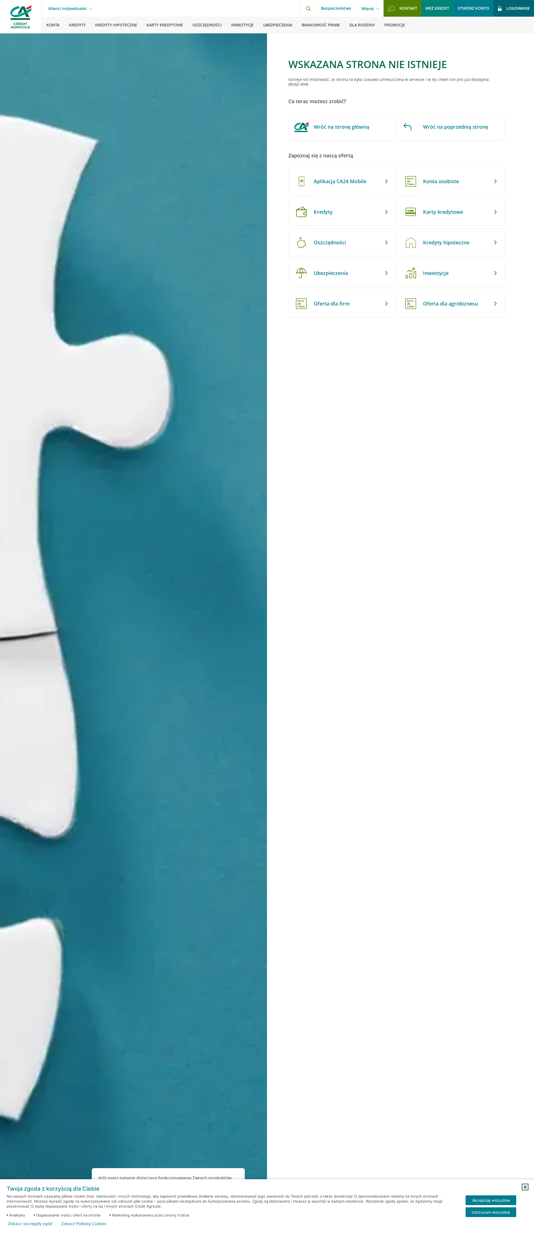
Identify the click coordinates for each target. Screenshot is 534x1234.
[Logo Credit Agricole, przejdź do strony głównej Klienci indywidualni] (21, 16)
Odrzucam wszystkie (491, 1212)
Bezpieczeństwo (336, 8)
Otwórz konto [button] (473, 8)
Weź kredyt (437, 8)
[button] (525, 1187)
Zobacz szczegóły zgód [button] (30, 1223)
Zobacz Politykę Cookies (83, 1223)
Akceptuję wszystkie (491, 1200)
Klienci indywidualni (67, 8)
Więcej (368, 8)
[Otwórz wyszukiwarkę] (308, 8)
